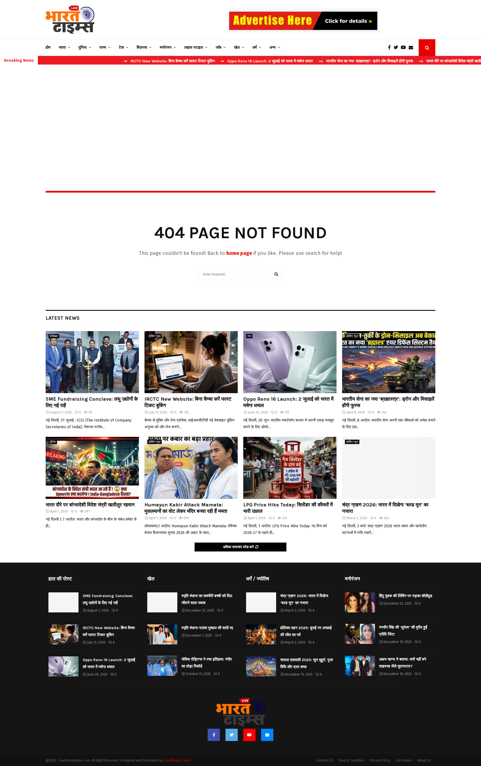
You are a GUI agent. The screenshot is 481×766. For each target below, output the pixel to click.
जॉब (218, 47)
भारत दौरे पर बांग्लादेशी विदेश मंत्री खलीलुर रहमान (90, 505)
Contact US (324, 760)
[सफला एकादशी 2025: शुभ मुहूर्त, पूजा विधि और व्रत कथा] (261, 666)
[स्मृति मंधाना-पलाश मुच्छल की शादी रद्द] (162, 634)
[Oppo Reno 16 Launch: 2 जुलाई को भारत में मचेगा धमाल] (290, 362)
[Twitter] (397, 47)
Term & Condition (351, 760)
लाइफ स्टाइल (193, 47)
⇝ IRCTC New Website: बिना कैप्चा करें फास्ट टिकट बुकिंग (143, 61)
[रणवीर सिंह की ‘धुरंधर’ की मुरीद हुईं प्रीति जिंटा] (360, 634)
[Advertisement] (240, 116)
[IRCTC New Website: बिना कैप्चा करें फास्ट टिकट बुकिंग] (191, 362)
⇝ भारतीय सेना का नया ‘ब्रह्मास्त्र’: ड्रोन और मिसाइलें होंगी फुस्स (340, 61)
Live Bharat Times (177, 760)
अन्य (272, 47)
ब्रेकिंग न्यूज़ (154, 336)
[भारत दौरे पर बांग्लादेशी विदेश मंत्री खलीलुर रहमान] (92, 468)
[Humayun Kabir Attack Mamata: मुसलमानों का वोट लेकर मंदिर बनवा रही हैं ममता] (191, 468)
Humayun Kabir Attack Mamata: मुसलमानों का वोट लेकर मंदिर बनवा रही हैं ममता (185, 508)
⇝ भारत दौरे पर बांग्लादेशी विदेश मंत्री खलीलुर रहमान (431, 61)
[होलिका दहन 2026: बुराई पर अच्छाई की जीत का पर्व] (261, 634)
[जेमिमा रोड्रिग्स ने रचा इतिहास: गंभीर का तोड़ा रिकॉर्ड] (162, 666)
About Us (424, 760)
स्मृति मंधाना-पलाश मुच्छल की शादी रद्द (207, 627)
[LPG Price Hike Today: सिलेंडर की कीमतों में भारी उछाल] (290, 468)
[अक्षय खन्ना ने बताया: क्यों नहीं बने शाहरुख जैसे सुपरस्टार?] (360, 666)
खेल (237, 47)
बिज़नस (142, 47)
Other (54, 336)
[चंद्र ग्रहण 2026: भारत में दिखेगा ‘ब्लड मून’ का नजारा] (388, 468)
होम (48, 47)
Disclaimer (404, 760)
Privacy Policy (380, 760)
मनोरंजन (165, 47)
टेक (121, 47)
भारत (62, 47)
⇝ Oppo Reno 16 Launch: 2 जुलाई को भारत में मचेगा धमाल (241, 61)
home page (239, 253)
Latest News (63, 318)
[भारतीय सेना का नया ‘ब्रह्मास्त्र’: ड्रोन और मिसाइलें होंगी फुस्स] (388, 362)
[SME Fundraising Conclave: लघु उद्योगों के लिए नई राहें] (92, 362)
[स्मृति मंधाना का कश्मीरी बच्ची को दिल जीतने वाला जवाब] (162, 602)
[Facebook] (391, 47)
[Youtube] (405, 47)
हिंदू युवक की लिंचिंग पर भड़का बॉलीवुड (405, 595)
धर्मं (254, 47)
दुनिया (82, 47)
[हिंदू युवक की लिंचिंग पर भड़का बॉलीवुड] (360, 602)
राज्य (102, 47)
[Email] (412, 47)
